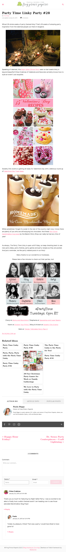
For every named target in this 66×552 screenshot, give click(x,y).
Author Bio (12, 401)
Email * (34, 479)
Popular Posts (54, 401)
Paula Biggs (6, 15)
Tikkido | (27, 329)
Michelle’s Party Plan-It (39, 329)
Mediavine (33, 550)
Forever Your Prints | (22, 325)
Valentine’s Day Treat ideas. (14, 171)
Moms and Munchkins (20, 320)
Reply (7, 509)
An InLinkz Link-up (9, 333)
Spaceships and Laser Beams (50, 320)
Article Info (33, 401)
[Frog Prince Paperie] (33, 4)
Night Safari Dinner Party (30, 69)
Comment (5, 460)
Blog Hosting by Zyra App (31, 547)
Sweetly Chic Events (50, 325)
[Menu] (3, 4)
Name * (7, 479)
